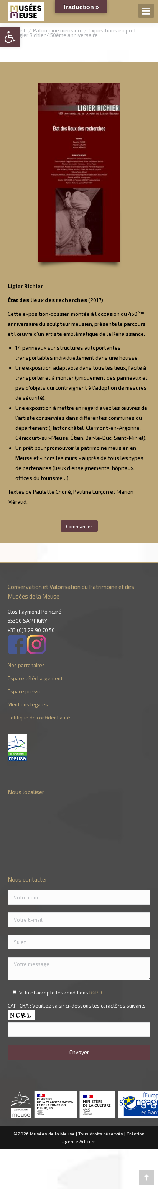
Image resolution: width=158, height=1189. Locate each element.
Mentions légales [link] (28, 704)
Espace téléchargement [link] (35, 678)
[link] (10, 37)
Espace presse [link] (25, 691)
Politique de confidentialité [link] (39, 717)
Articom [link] (87, 1141)
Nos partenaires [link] (26, 665)
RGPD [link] (95, 992)
